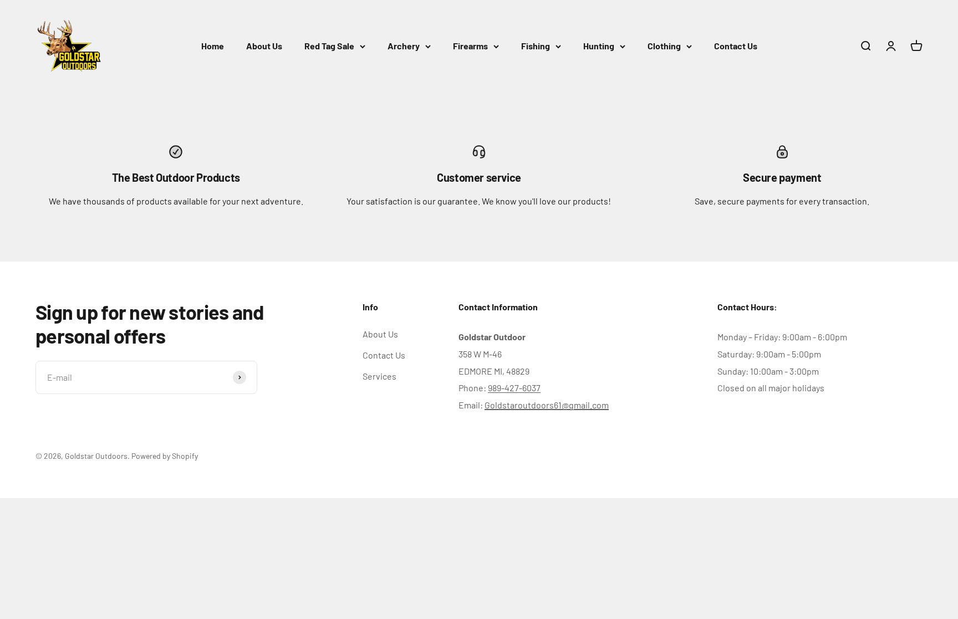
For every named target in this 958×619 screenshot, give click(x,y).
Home (212, 45)
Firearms (470, 45)
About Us (264, 45)
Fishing (535, 45)
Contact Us (735, 45)
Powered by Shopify (164, 456)
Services (379, 376)
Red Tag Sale (329, 45)
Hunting (598, 45)
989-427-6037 (514, 387)
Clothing (664, 45)
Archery (404, 45)
